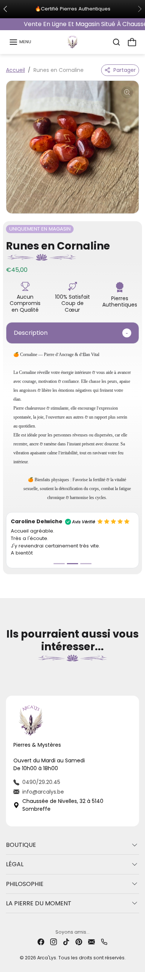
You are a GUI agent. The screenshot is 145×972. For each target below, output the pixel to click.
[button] (20, 42)
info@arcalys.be (43, 791)
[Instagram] (53, 942)
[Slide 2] (72, 563)
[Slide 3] (85, 563)
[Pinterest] (78, 942)
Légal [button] (14, 864)
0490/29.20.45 (41, 782)
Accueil (15, 70)
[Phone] (104, 942)
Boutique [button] (21, 845)
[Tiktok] (66, 942)
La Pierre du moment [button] (38, 903)
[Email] (91, 942)
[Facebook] (41, 942)
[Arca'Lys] (72, 41)
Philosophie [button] (25, 884)
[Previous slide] (9, 672)
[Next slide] (136, 672)
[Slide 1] (59, 563)
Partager (124, 70)
